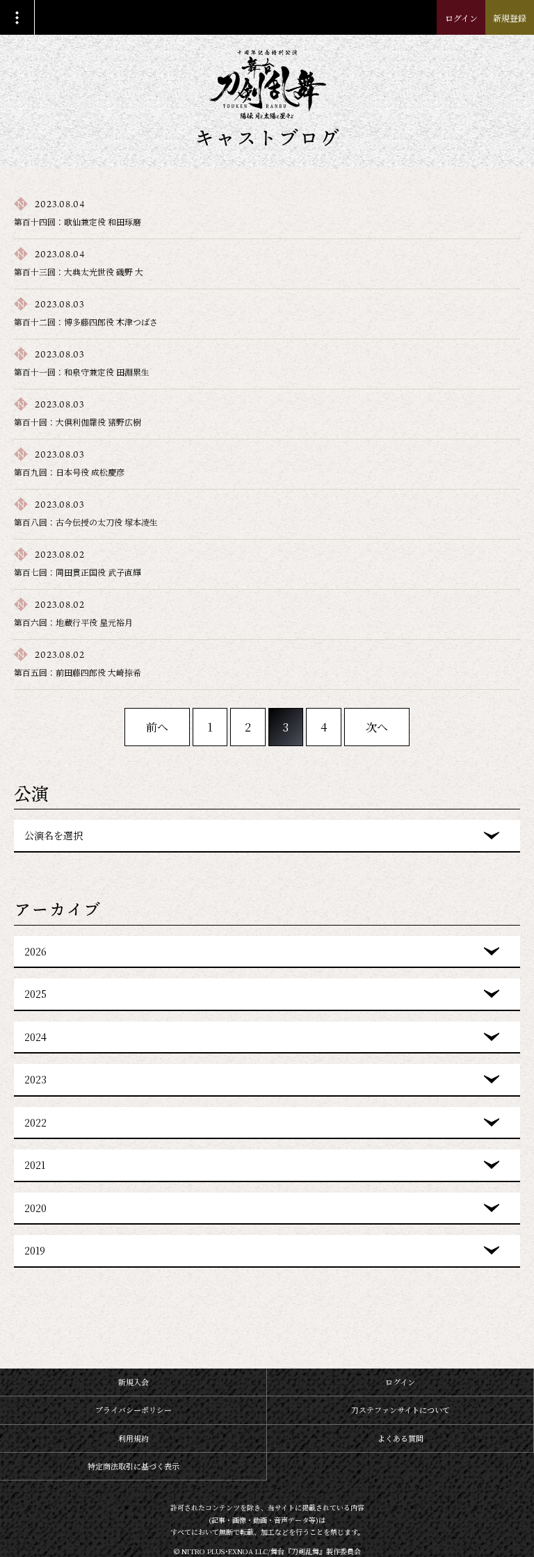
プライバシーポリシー (133, 1409)
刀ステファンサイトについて (400, 1409)
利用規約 (133, 1438)
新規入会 (133, 1381)
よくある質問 (400, 1438)
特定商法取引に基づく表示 (133, 1465)
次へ (377, 727)
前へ (157, 727)
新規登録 (509, 18)
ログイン (461, 18)
